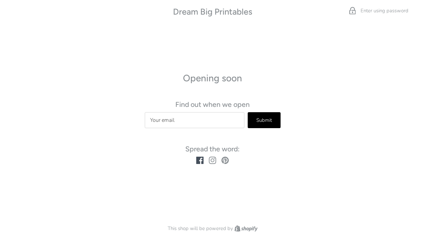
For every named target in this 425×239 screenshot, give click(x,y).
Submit (264, 120)
